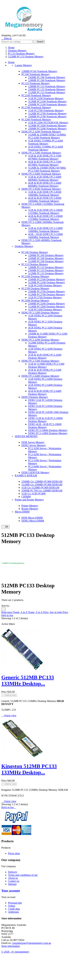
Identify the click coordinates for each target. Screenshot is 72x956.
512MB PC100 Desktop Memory (46, 261)
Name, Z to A (35, 612)
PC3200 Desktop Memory (35, 300)
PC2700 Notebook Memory (36, 107)
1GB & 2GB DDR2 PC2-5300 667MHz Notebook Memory (44, 157)
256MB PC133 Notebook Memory (46, 89)
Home (11, 62)
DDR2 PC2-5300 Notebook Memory (41, 152)
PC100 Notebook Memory (35, 74)
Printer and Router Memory (29, 499)
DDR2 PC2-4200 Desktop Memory (40, 339)
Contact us (13, 881)
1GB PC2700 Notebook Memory (46, 110)
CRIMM (26, 496)
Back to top (8, 807)
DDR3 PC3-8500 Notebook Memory (41, 189)
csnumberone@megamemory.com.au (31, 943)
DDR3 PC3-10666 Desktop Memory (47, 430)
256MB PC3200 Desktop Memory (46, 303)
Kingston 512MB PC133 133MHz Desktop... (29, 769)
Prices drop (14, 853)
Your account (10, 890)
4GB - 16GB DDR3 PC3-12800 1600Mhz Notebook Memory (45, 236)
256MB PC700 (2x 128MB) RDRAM (41, 490)
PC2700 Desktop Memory (35, 288)
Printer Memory (29, 505)
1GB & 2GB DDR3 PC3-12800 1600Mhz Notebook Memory (45, 230)
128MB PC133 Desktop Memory (46, 267)
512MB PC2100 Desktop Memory (46, 282)
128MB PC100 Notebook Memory (46, 80)
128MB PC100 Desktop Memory (46, 255)
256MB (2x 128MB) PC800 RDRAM (41, 481)
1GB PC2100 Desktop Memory (45, 285)
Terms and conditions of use (23, 875)
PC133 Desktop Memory (34, 264)
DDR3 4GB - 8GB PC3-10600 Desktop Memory (44, 426)
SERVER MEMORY (26, 436)
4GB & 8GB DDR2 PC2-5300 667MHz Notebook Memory (44, 163)
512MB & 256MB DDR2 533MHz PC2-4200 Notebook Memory (47, 136)
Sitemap (12, 884)
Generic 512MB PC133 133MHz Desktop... (27, 680)
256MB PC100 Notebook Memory (46, 77)
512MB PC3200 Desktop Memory (46, 306)
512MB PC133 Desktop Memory (46, 273)
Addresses (13, 911)
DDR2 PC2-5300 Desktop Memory (40, 360)
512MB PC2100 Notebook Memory (47, 101)
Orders (11, 905)
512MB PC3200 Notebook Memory (47, 125)
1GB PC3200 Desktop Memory (45, 309)
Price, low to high (53, 612)
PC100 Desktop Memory (34, 252)
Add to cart (9, 695)
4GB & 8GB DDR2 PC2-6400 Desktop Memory (44, 392)
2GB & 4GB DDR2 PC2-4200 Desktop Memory (44, 356)
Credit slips (14, 908)
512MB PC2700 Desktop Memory (46, 294)
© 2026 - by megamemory (15, 951)
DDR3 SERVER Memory (35, 472)
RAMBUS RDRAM (26, 475)
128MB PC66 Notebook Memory (39, 71)
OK (5, 527)
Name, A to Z (20, 612)
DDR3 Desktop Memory (34, 397)
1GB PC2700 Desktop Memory (45, 297)
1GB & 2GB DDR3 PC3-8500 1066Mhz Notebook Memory (44, 193)
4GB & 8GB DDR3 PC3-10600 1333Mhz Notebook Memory (45, 218)
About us (13, 878)
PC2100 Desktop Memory (35, 276)
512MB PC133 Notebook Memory (46, 92)
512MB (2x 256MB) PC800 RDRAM (41, 484)
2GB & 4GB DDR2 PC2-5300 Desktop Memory (44, 371)
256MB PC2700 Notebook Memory (47, 116)
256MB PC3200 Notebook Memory (47, 128)
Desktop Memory (24, 246)
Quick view (8, 715)
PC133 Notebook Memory (35, 83)
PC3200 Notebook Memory (36, 119)
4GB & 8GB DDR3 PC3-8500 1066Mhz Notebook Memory (44, 199)
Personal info (15, 902)
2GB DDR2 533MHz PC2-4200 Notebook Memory (45, 148)
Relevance (7, 612)
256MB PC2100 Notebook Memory (47, 104)
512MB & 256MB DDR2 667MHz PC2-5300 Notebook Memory (47, 169)
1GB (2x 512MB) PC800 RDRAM (40, 487)
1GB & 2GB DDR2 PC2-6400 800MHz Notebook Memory (44, 178)
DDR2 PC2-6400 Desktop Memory (40, 376)
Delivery (12, 872)
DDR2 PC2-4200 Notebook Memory (41, 131)
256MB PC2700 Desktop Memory (46, 291)
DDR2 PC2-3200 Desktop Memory (40, 312)
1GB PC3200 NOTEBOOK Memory (48, 122)
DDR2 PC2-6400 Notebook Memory (41, 173)
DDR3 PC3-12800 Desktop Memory (47, 433)
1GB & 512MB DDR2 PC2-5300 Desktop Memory (46, 365)
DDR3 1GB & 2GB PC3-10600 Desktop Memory (45, 420)
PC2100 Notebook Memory (36, 95)
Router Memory (29, 508)
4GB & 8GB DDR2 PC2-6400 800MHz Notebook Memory (44, 184)
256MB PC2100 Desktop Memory (46, 279)
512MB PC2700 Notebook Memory (47, 113)
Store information (10, 946)
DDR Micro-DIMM (32, 517)
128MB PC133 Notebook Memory (46, 86)
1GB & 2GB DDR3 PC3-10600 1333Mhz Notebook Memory (45, 211)
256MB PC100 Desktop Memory (46, 258)
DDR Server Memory (33, 442)
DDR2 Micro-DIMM (32, 520)
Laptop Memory (23, 65)
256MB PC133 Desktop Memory (46, 270)
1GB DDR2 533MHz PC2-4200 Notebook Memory (45, 142)
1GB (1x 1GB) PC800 (33, 493)
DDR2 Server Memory (33, 445)
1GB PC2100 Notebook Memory (46, 98)
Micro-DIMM (22, 511)
